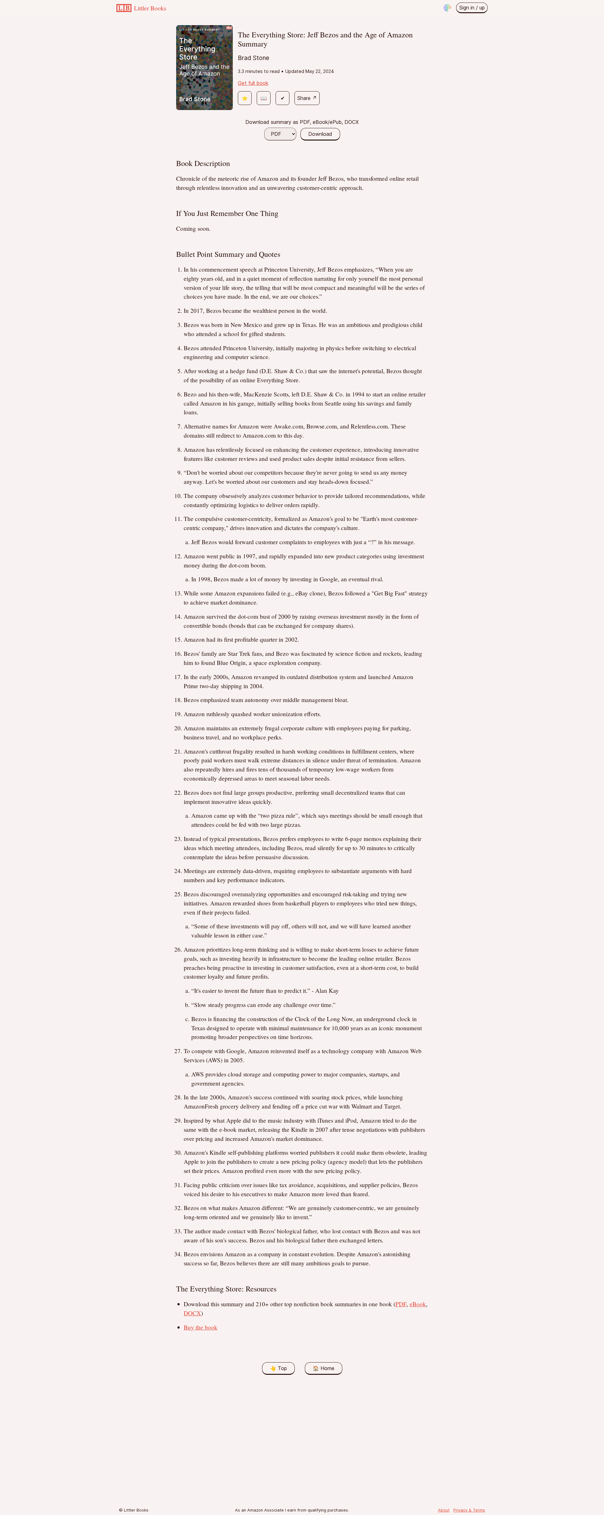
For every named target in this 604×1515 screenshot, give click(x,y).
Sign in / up (472, 7)
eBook (418, 1304)
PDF (400, 1304)
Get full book (253, 83)
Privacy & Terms (469, 1510)
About (444, 1510)
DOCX (192, 1313)
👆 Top (278, 1368)
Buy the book (200, 1327)
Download (320, 134)
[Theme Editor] (447, 8)
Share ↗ (307, 98)
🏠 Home (323, 1368)
